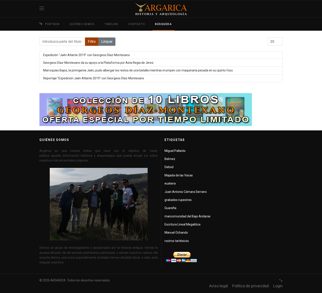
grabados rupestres (178, 200)
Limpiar (107, 41)
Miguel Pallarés (175, 151)
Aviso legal (218, 286)
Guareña (170, 208)
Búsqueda (163, 24)
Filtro (92, 41)
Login (278, 286)
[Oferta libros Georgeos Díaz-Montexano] (161, 109)
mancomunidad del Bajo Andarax (188, 216)
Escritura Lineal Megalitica (182, 224)
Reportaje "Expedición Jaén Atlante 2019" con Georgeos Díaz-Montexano (93, 78)
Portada (52, 24)
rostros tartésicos (177, 241)
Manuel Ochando (176, 232)
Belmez (170, 159)
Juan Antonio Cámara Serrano (186, 192)
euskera (170, 183)
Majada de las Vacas (179, 175)
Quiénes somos (82, 24)
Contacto (136, 24)
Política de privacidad (250, 286)
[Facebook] (281, 9)
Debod (169, 167)
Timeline (111, 24)
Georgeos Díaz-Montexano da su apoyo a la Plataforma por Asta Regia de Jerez (98, 62)
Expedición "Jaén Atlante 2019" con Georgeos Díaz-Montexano (86, 55)
